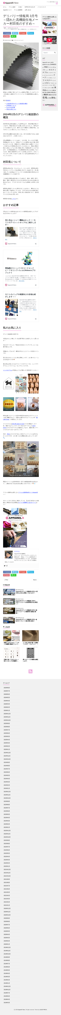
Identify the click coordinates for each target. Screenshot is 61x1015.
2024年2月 (7, 785)
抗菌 (53, 90)
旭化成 (53, 92)
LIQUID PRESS (43, 1009)
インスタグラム (7, 370)
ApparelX (44, 62)
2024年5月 (7, 775)
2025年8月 (7, 726)
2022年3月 (7, 859)
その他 (19, 7)
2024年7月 (7, 769)
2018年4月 (7, 999)
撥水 (46, 92)
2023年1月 (7, 827)
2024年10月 (7, 759)
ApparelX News (21, 1009)
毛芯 (55, 94)
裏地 (53, 98)
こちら (14, 198)
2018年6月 (7, 996)
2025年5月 (7, 736)
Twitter (15, 33)
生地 (44, 97)
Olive (8, 434)
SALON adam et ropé (18, 424)
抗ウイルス (49, 90)
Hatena (31, 33)
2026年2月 (7, 707)
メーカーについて (42, 7)
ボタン (47, 83)
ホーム (4, 7)
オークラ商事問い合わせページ (27, 502)
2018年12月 (7, 986)
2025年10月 (7, 720)
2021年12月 (7, 869)
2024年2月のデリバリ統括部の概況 (16, 103)
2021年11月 (7, 872)
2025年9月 (7, 723)
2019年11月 (7, 950)
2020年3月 (7, 937)
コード (47, 70)
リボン (45, 87)
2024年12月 (7, 752)
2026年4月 (7, 700)
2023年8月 (7, 804)
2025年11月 (7, 717)
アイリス (50, 67)
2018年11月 (7, 989)
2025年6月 (7, 733)
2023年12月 (7, 791)
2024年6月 (7, 772)
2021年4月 (7, 895)
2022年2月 (7, 863)
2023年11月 (7, 795)
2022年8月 (7, 843)
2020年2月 (7, 941)
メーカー (51, 85)
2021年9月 (7, 879)
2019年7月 (7, 963)
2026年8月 (7, 687)
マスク (52, 83)
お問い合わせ (28, 10)
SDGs (48, 64)
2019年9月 (7, 957)
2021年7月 (7, 885)
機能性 (46, 94)
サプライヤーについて (30, 7)
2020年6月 (7, 928)
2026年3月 (7, 704)
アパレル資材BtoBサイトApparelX (28, 492)
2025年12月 (7, 713)
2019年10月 (7, 954)
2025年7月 (7, 730)
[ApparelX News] (11, 3)
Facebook (7, 33)
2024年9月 (7, 762)
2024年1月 (7, 788)
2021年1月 (7, 905)
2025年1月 (7, 749)
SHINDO (53, 64)
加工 (53, 87)
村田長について (11, 105)
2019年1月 (7, 983)
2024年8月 (7, 765)
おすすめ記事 (10, 107)
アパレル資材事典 (18, 10)
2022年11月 (7, 833)
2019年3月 (7, 976)
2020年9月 (7, 918)
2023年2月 (7, 824)
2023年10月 (7, 798)
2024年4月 (7, 778)
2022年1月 (7, 866)
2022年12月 (7, 830)
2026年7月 (7, 691)
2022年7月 (7, 846)
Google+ (23, 33)
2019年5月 (7, 970)
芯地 (50, 98)
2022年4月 (7, 856)
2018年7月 (7, 993)
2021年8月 (7, 882)
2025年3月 (7, 743)
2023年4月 (7, 817)
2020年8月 (7, 921)
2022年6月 (7, 850)
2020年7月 (7, 924)
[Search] (55, 52)
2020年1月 (7, 944)
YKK (46, 67)
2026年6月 (7, 694)
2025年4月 (7, 739)
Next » (35, 579)
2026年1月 (7, 710)
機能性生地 (51, 94)
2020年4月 (7, 934)
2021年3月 (7, 898)
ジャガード (50, 72)
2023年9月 (7, 801)
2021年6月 (7, 889)
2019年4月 (7, 973)
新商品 (49, 92)
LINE (14, 36)
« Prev (6, 579)
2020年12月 (7, 908)
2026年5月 (7, 697)
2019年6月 (7, 967)
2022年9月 (7, 840)
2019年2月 (7, 980)
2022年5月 (7, 853)
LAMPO (52, 62)
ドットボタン (49, 77)
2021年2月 (7, 902)
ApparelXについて (7, 10)
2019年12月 (7, 947)
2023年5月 (7, 814)
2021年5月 (7, 892)
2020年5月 (7, 931)
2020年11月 (7, 911)
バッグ (54, 77)
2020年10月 (7, 915)
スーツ (51, 75)
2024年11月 (7, 756)
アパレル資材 (12, 7)
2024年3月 (7, 782)
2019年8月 (7, 960)
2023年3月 (7, 821)
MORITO (44, 64)
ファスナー (47, 80)
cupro (48, 62)
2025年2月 (7, 746)
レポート (49, 87)
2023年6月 (7, 811)
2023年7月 (7, 808)
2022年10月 (7, 837)
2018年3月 (7, 1002)
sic (43, 67)
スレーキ (48, 75)
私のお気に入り (11, 109)
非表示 (8, 100)
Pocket (7, 36)
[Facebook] (7, 566)
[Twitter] (4, 566)
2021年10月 (7, 876)
